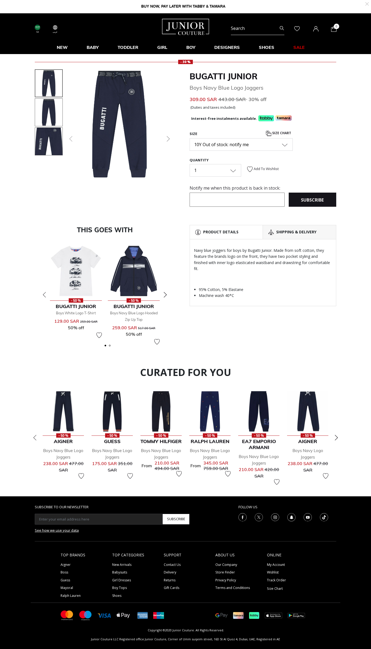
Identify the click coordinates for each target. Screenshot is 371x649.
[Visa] (104, 615)
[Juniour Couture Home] (185, 26)
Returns (169, 580)
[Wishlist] (99, 335)
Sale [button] (299, 47)
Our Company (226, 564)
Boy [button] (190, 47)
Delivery (170, 572)
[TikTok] (324, 517)
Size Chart (281, 133)
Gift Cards (171, 587)
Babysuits (119, 572)
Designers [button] (227, 47)
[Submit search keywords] (281, 28)
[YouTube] (308, 517)
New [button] (62, 47)
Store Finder (225, 572)
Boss (64, 572)
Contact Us (172, 564)
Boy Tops (119, 587)
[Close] (367, 3)
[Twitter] (259, 517)
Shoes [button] (266, 47)
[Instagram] (275, 517)
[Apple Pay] (123, 615)
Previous (44, 295)
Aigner (66, 564)
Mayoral (67, 587)
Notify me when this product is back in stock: (235, 188)
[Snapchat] (291, 517)
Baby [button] (93, 47)
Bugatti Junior (223, 76)
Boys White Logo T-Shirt (76, 313)
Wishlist (273, 572)
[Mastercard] (67, 615)
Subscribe (176, 518)
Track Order (276, 580)
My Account (276, 564)
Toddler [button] (128, 47)
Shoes (116, 595)
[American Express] (142, 615)
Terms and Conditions (232, 587)
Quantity (199, 160)
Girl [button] (162, 47)
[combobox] (257, 28)
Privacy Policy (225, 580)
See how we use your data (57, 530)
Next (165, 295)
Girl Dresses (121, 580)
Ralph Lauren (71, 595)
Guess (65, 580)
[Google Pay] (221, 615)
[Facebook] (242, 517)
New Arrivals (121, 564)
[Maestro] (85, 615)
